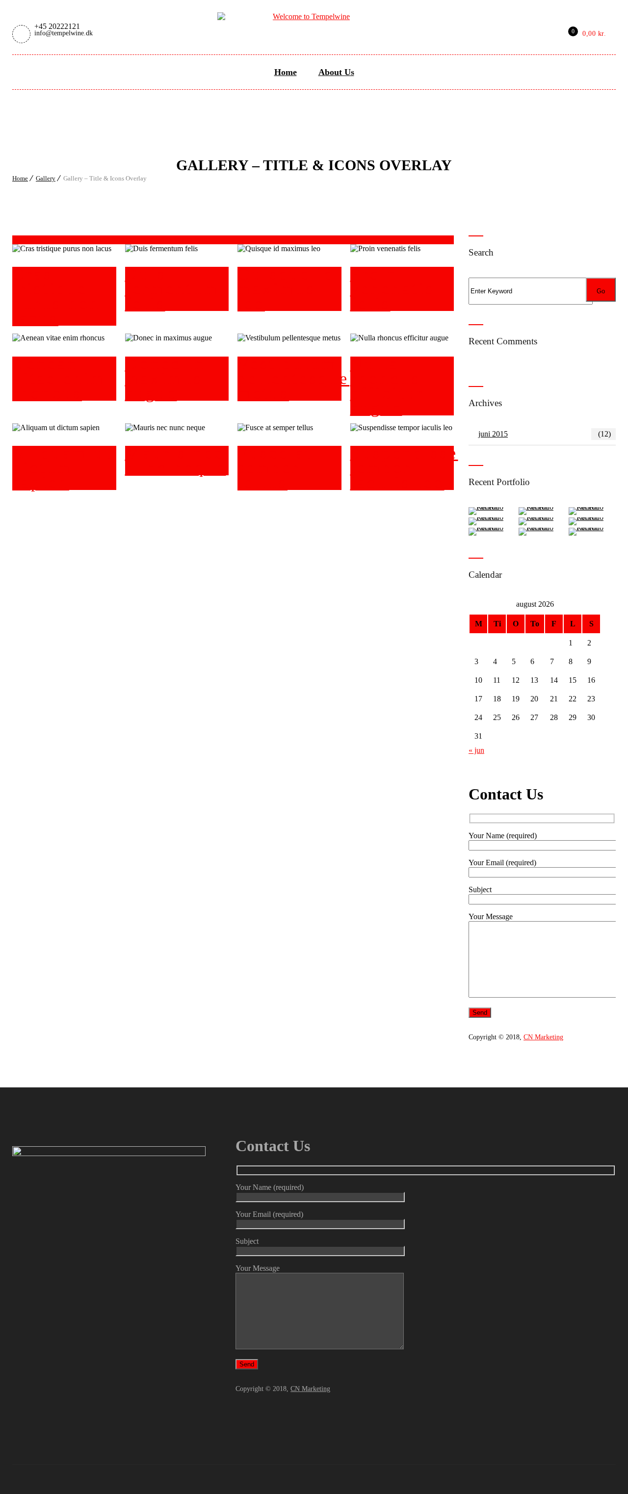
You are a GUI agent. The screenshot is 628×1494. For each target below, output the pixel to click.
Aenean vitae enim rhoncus (59, 378)
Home (285, 72)
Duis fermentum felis (172, 288)
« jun (476, 750)
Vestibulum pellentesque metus (293, 378)
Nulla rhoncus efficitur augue (387, 386)
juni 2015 (544, 434)
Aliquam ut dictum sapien (62, 467)
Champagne (77, 239)
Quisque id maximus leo (286, 288)
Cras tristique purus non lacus (56, 296)
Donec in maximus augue (165, 378)
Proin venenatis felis (392, 288)
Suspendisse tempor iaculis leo (404, 467)
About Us (336, 72)
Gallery (45, 178)
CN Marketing (543, 1037)
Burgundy (40, 239)
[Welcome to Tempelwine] (307, 15)
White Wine (192, 239)
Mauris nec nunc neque (175, 460)
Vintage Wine (152, 239)
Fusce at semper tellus (274, 467)
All (17, 239)
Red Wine (113, 239)
